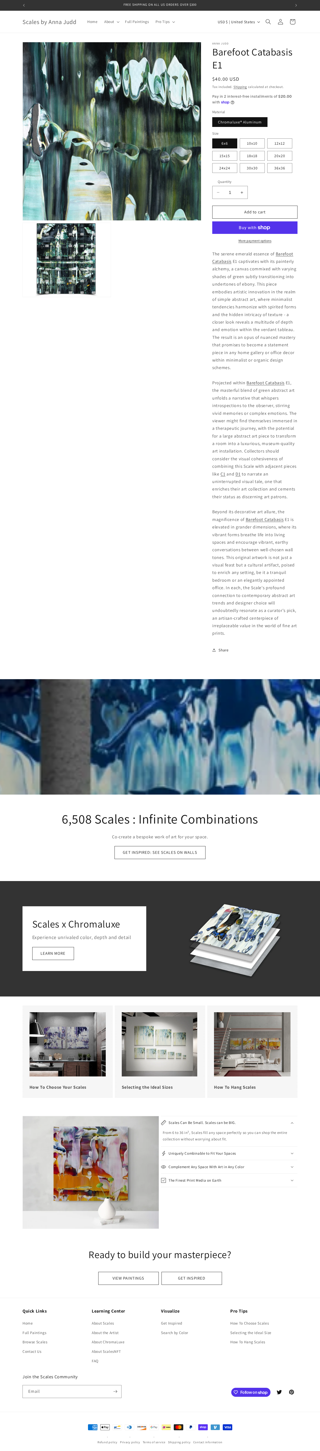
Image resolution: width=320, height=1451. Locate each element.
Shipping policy (179, 1442)
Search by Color (174, 1332)
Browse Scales (35, 1342)
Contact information (208, 1442)
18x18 (252, 155)
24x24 (224, 167)
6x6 (225, 143)
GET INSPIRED (191, 1278)
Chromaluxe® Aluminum (240, 121)
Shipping (240, 87)
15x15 (225, 155)
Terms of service (154, 1442)
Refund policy (108, 1442)
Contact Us (32, 1351)
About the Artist (105, 1332)
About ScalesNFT (106, 1351)
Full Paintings (34, 1332)
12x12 (279, 143)
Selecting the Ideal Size (251, 1332)
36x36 (280, 167)
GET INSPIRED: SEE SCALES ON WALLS (160, 852)
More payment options (255, 241)
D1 (238, 474)
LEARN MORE (53, 953)
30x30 (252, 167)
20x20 (280, 155)
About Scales (103, 1323)
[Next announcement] (296, 5)
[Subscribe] (115, 1391)
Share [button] (223, 649)
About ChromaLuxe (108, 1342)
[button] (111, 21)
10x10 (252, 143)
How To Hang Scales (247, 1342)
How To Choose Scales (249, 1323)
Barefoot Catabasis (265, 383)
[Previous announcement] (24, 5)
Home (27, 1323)
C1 (222, 474)
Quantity (225, 181)
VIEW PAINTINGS (128, 1278)
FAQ (95, 1360)
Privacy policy (130, 1442)
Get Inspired (171, 1323)
